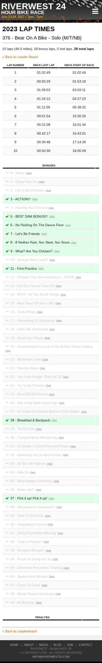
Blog (57, 645)
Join (70, 645)
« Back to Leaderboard (19, 631)
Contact (85, 645)
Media (43, 645)
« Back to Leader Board (20, 57)
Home (14, 645)
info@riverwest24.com (51, 656)
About (29, 645)
